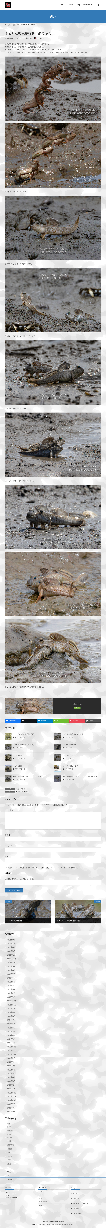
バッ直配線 (76, 1208)
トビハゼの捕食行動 (69, 745)
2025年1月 (11, 997)
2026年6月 (11, 947)
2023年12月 (11, 1047)
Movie (9, 1137)
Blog (40, 1198)
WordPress (42, 1224)
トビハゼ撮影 (17, 766)
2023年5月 (11, 1073)
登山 (9, 1164)
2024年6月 (11, 1024)
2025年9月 (11, 966)
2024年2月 (11, 1039)
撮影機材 (10, 1145)
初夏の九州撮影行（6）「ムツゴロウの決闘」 (27, 776)
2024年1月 (11, 1043)
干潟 (17, 789)
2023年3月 (11, 1081)
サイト (7, 857)
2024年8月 (11, 1016)
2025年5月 (11, 982)
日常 (9, 1152)
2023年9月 (11, 1058)
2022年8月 (11, 1108)
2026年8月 (11, 940)
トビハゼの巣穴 (18, 755)
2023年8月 (11, 1062)
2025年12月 (11, 955)
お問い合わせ (10, 1179)
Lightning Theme (52, 1224)
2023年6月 (11, 1070)
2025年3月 (11, 989)
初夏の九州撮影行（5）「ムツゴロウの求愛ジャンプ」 (80, 776)
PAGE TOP (101, 1189)
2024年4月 (11, 1031)
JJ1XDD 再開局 (77, 1213)
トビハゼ (20, 791)
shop (40, 1205)
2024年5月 (11, 1027)
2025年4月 (11, 985)
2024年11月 (11, 1005)
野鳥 (9, 1172)
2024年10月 (11, 1008)
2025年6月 (11, 978)
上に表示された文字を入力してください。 (20, 879)
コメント (9, 810)
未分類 (9, 1156)
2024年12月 (11, 1001)
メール (8, 846)
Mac (9, 1134)
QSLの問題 (76, 1198)
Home (41, 1191)
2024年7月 (11, 1020)
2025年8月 (11, 970)
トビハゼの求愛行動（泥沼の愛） (24, 745)
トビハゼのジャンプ (69, 755)
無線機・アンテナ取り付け (80, 1203)
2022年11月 (11, 1096)
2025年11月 (11, 959)
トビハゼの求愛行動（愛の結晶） (24, 734)
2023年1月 (11, 1089)
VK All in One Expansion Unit (66, 1224)
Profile (41, 1194)
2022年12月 (11, 1093)
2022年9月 (11, 1104)
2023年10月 (11, 1054)
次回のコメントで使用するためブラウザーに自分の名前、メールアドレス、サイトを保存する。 (43, 867)
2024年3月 (11, 1035)
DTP (9, 1127)
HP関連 (10, 1130)
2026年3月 (11, 951)
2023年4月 (11, 1077)
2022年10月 (11, 1100)
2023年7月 (11, 1066)
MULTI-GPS (76, 1193)
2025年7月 (11, 974)
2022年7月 (11, 1112)
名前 (7, 835)
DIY (8, 1124)
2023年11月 (11, 1050)
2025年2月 (11, 993)
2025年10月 (11, 962)
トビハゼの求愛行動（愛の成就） (73, 734)
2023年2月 (11, 1085)
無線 (9, 1160)
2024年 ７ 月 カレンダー (71, 766)
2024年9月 (11, 1012)
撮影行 (23, 789)
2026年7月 (11, 943)
